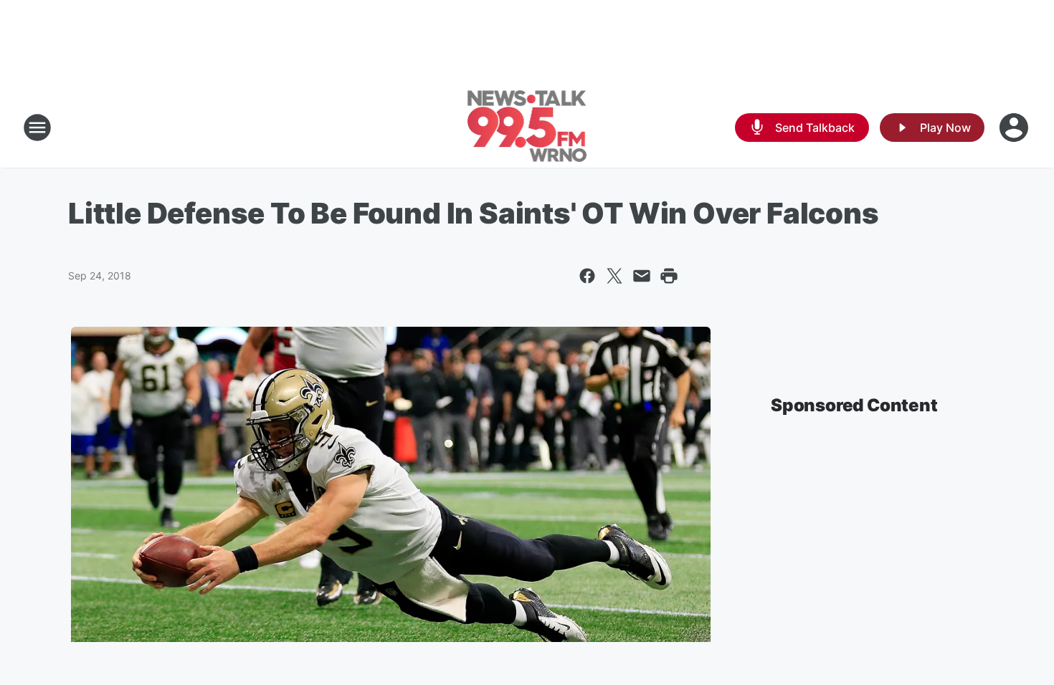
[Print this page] (669, 276)
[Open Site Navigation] (37, 127)
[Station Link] (527, 127)
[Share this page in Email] (642, 276)
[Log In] (1015, 127)
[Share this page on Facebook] (587, 276)
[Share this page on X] (614, 276)
